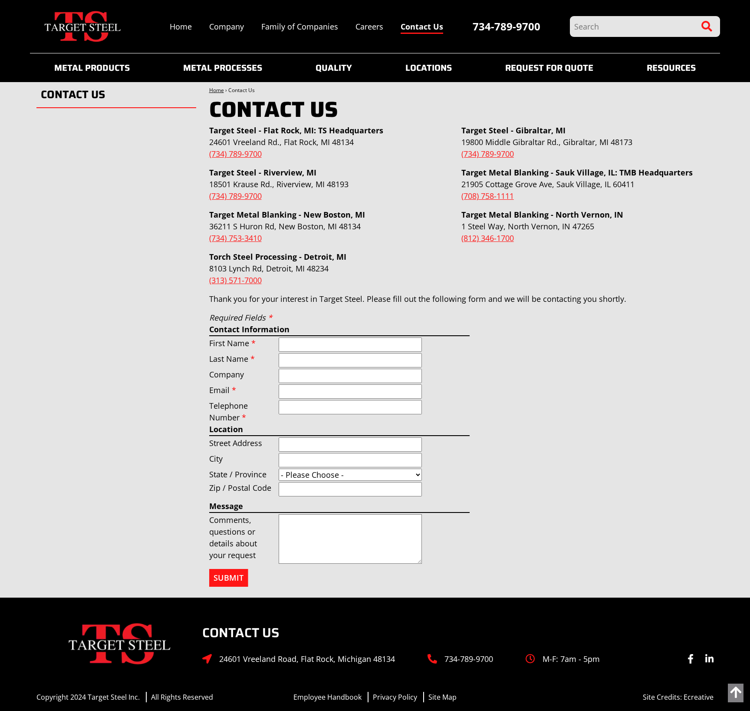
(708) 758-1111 (487, 196)
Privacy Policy (395, 697)
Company (226, 26)
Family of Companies (299, 26)
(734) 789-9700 (235, 154)
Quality (334, 68)
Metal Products (92, 68)
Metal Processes (222, 68)
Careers (369, 26)
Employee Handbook (327, 697)
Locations (428, 68)
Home (181, 26)
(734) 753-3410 (235, 238)
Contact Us (422, 26)
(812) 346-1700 (487, 238)
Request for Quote (549, 68)
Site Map (442, 697)
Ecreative (699, 697)
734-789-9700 (506, 26)
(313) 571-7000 (235, 280)
